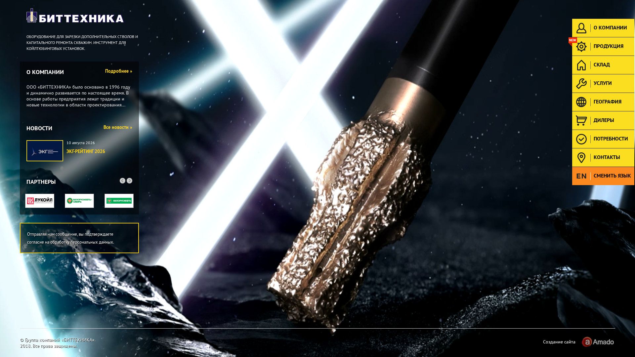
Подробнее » (118, 71)
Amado (597, 342)
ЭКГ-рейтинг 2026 (85, 151)
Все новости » (118, 127)
